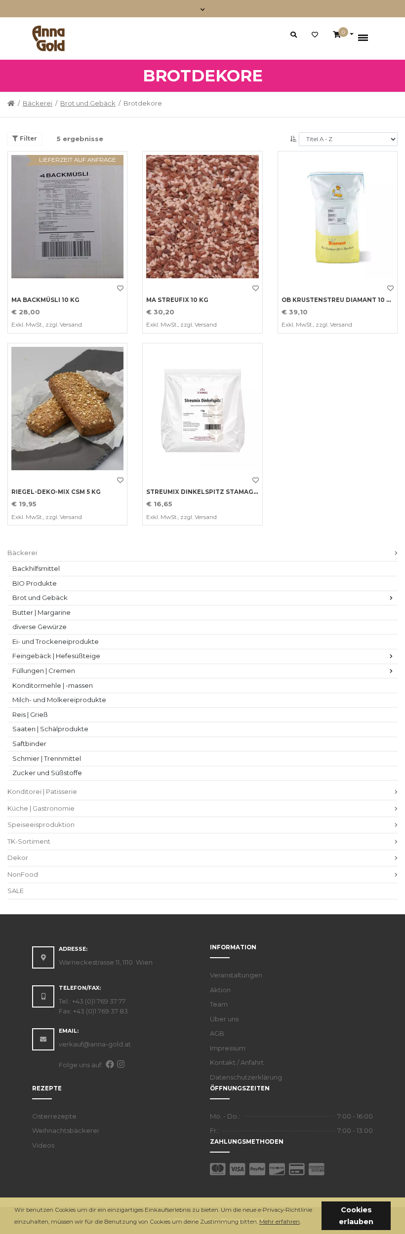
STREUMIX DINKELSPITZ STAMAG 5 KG (207, 491)
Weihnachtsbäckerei (65, 1130)
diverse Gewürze (39, 627)
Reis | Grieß (30, 714)
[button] (303, 1222)
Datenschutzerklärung (246, 1077)
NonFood (22, 874)
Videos (43, 1145)
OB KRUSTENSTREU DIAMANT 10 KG (339, 300)
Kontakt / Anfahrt (237, 1062)
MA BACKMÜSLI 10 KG (45, 300)
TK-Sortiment (28, 841)
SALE (15, 891)
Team (219, 1004)
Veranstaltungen (236, 975)
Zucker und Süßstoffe (47, 773)
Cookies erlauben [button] (356, 1215)
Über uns (224, 1019)
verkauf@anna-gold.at (95, 1044)
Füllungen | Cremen (43, 670)
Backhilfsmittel (36, 568)
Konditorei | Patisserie (42, 791)
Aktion (220, 990)
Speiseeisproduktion (41, 824)
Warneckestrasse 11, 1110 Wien (106, 962)
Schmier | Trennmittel (46, 758)
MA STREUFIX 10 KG (177, 300)
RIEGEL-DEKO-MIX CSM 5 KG (56, 491)
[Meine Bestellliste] (315, 35)
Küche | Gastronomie (41, 808)
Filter (27, 138)
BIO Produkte (34, 583)
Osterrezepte (54, 1116)
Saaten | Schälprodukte (50, 729)
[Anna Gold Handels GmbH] (48, 38)
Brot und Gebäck (88, 103)
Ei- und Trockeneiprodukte (55, 641)
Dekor (17, 857)
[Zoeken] (293, 34)
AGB (217, 1033)
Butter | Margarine (41, 612)
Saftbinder (29, 744)
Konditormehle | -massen (52, 685)
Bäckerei (37, 103)
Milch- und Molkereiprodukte (59, 700)
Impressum (227, 1048)
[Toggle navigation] (202, 8)
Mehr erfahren (279, 1221)
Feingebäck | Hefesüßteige (56, 656)
